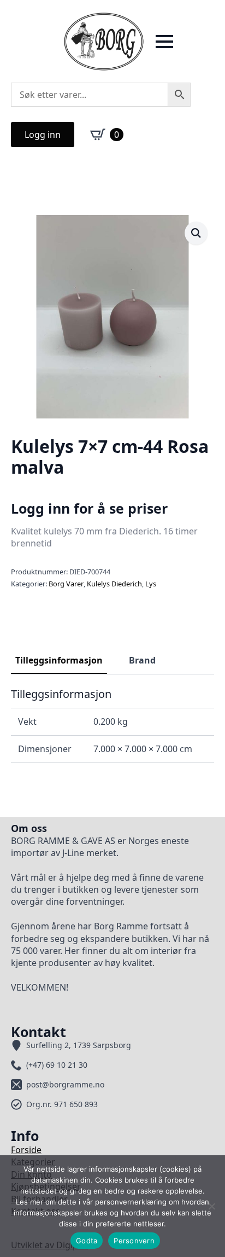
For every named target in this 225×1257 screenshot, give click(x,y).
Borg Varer (66, 584)
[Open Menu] (164, 41)
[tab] (59, 660)
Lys (150, 584)
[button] (196, 233)
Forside (26, 1150)
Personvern (134, 1240)
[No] (211, 1206)
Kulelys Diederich (114, 584)
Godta (86, 1240)
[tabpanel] (112, 725)
